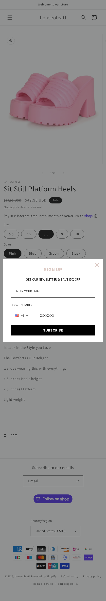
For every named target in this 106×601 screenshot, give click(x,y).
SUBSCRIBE (53, 330)
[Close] (97, 265)
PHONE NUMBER (22, 305)
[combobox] (21, 316)
